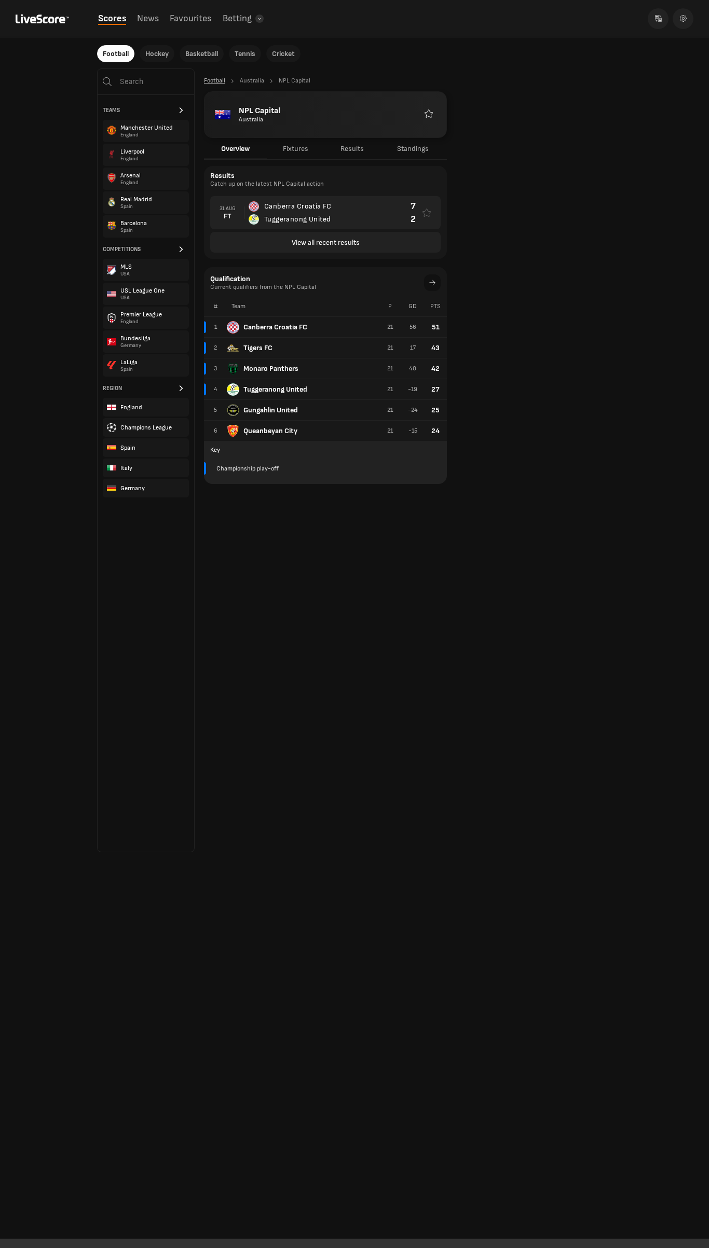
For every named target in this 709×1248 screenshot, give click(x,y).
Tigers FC (257, 347)
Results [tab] (352, 148)
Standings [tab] (413, 148)
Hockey (157, 53)
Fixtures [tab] (295, 148)
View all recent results (326, 242)
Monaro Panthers (270, 368)
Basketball (201, 53)
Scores (112, 18)
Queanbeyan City (270, 430)
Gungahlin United (270, 410)
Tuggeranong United (275, 389)
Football (116, 53)
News (148, 18)
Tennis (245, 53)
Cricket (283, 53)
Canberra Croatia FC (275, 327)
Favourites (190, 18)
